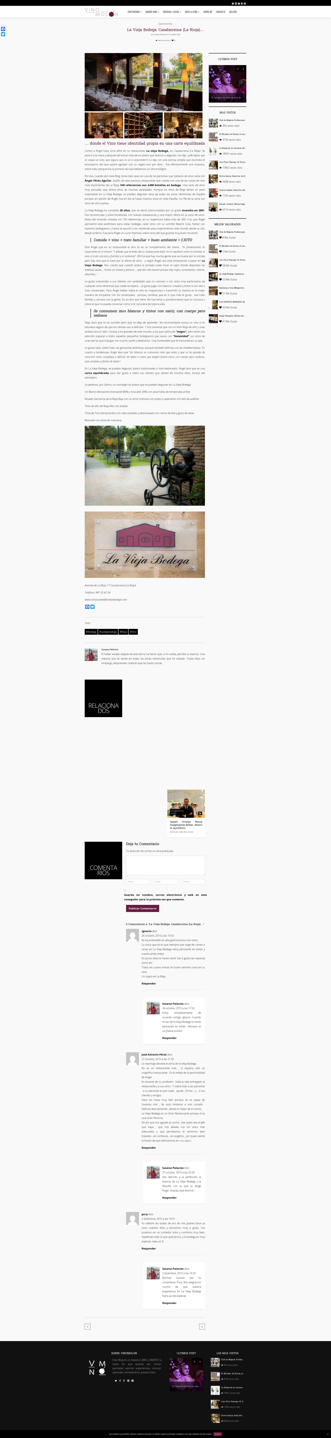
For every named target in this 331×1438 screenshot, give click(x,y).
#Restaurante (176, 700)
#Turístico (139, 795)
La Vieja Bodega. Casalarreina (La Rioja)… (238, 274)
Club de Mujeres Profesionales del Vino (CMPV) (240, 120)
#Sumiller (133, 703)
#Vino (133, 632)
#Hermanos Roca (136, 701)
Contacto (220, 11)
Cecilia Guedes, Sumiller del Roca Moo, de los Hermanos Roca (145, 715)
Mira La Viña (191, 11)
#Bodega (91, 632)
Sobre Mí (207, 11)
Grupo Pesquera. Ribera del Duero (234, 316)
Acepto (218, 1434)
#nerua (173, 811)
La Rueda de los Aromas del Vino (234, 148)
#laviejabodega (108, 632)
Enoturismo (134, 11)
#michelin (174, 697)
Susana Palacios (160, 34)
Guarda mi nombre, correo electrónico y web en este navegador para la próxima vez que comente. (165, 897)
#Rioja (123, 632)
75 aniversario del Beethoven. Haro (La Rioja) (145, 807)
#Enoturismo (175, 695)
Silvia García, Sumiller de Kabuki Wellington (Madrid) (145, 760)
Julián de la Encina (144, 721)
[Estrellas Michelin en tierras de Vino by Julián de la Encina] (87, 1326)
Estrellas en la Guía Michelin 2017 (186, 710)
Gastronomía (165, 23)
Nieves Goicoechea (144, 766)
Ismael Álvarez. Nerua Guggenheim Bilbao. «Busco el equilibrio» (186, 825)
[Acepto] (327, 1434)
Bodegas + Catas (171, 11)
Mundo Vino (151, 11)
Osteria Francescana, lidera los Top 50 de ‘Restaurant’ (186, 774)
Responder (149, 983)
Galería (233, 11)
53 (174, 40)
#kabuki (133, 746)
